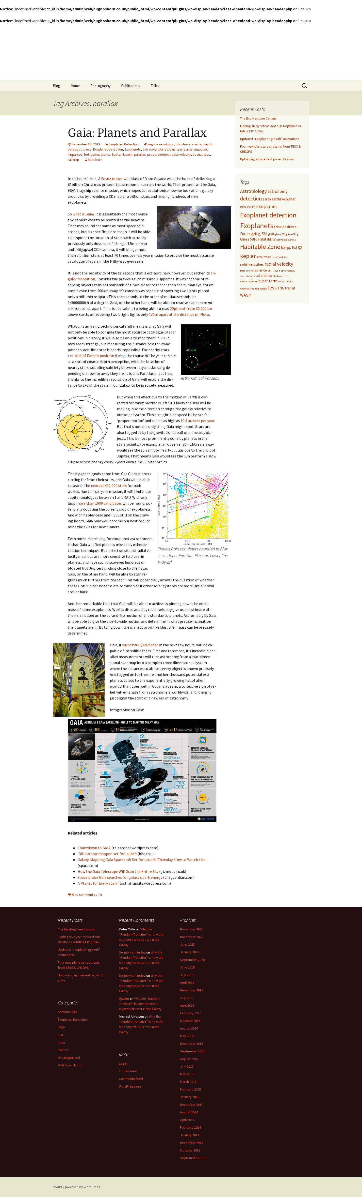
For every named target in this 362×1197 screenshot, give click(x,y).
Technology (261, 288)
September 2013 (192, 1158)
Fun (60, 1034)
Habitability (267, 239)
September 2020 (192, 959)
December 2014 (191, 1104)
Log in (123, 1063)
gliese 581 (280, 234)
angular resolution (161, 144)
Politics (63, 1050)
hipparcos (75, 154)
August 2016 (189, 1028)
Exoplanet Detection (124, 144)
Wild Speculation (70, 1065)
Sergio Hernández (132, 952)
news (62, 1042)
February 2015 (190, 1089)
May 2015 (187, 1074)
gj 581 (262, 233)
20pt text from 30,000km (190, 308)
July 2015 (187, 1066)
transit (290, 288)
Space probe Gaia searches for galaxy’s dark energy (120, 877)
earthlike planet (284, 199)
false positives (285, 227)
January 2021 (189, 952)
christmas (183, 144)
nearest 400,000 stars (108, 485)
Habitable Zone (260, 247)
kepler (116, 154)
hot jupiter (91, 154)
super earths (247, 288)
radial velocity (180, 154)
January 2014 (189, 1135)
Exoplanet (266, 206)
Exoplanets (133, 149)
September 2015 (192, 1051)
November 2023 (191, 937)
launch (127, 154)
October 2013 (190, 1150)
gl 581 (271, 234)
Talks (155, 85)
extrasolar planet (155, 149)
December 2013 (191, 1142)
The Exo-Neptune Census (258, 118)
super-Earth (268, 281)
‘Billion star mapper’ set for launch (107, 853)
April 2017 (187, 1005)
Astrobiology (253, 191)
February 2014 (190, 1127)
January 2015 (189, 1097)
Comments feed (131, 1078)
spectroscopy (288, 270)
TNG (280, 288)
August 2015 (189, 1059)
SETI (270, 270)
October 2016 (190, 1020)
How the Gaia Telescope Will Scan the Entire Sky (118, 871)
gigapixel (201, 149)
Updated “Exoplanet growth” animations (269, 138)
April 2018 (187, 982)
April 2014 (187, 1120)
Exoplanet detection (108, 149)
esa (88, 149)
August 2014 (189, 1112)
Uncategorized (69, 1057)
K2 (300, 247)
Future (245, 233)
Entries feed (128, 1071)
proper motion (158, 154)
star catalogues (248, 276)
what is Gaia (83, 214)
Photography (100, 85)
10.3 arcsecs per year (197, 420)
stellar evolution (249, 281)
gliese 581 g (292, 234)
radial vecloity (279, 257)
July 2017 (187, 998)
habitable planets (286, 239)
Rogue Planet (247, 270)
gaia (172, 149)
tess (206, 154)
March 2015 (188, 1081)
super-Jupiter (285, 281)
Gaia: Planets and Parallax (137, 133)
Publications (130, 85)
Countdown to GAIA (94, 847)
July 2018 (187, 975)
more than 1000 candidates (99, 503)
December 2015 (191, 1043)
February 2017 (190, 1013)
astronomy (277, 191)
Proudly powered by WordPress (76, 1187)
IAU (294, 247)
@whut (124, 998)
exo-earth (247, 206)
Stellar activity (281, 276)
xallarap (73, 159)
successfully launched (140, 644)
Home (75, 85)
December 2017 (191, 990)
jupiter (105, 154)
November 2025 (191, 929)
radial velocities (252, 264)
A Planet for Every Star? (97, 883)
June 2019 (187, 967)
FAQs (62, 1027)
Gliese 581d (248, 239)
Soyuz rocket (112, 178)
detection (251, 198)
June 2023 (187, 944)
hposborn (95, 159)
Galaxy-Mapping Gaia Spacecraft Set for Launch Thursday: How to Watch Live (141, 859)
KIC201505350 (263, 257)
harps (286, 247)
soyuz (197, 154)
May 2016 (187, 1036)
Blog (56, 85)
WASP (245, 295)
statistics (264, 275)
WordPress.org (130, 1086)
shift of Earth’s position (94, 355)
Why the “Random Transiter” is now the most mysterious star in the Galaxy (140, 1003)
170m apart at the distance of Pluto (179, 314)
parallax (140, 154)
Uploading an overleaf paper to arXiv (267, 159)
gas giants (185, 149)
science (261, 270)
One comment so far (87, 894)
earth (267, 199)
